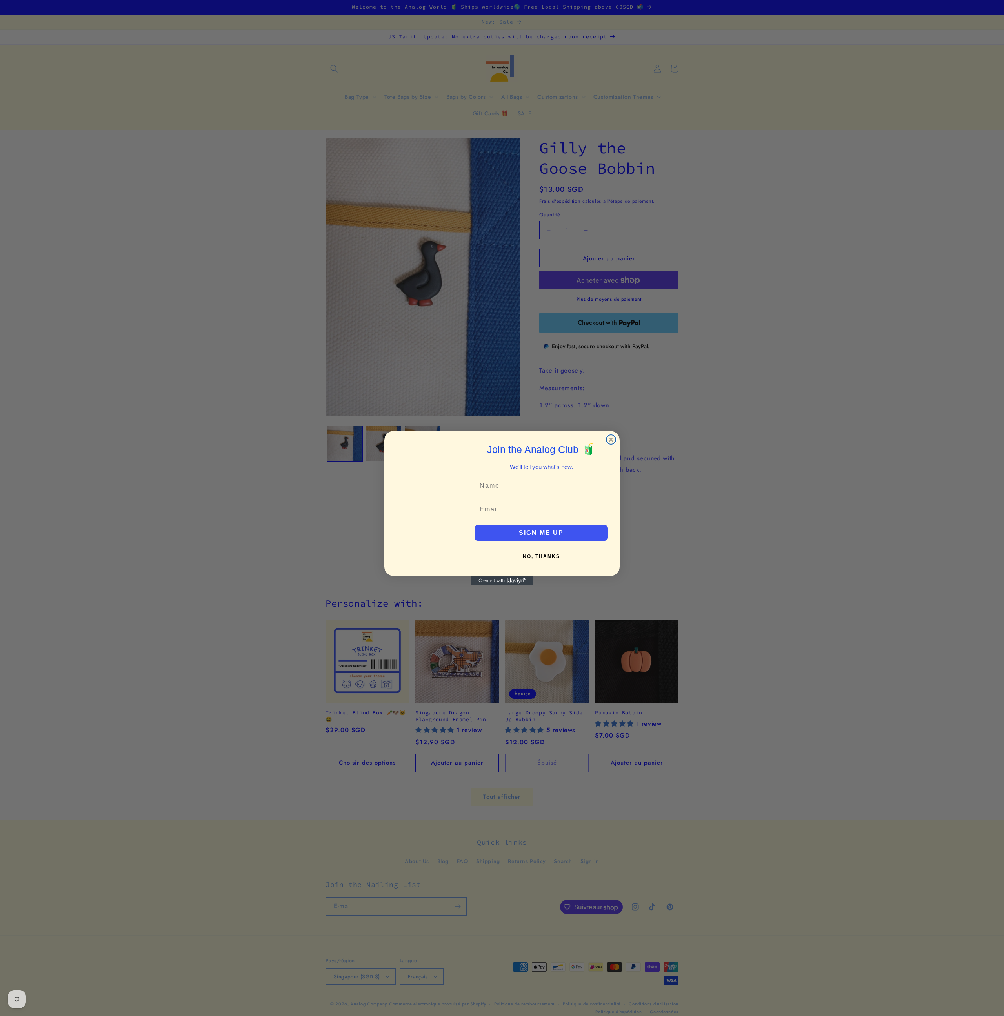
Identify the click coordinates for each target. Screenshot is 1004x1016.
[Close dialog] (611, 439)
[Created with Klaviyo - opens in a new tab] (502, 580)
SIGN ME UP (541, 532)
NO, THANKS (541, 556)
